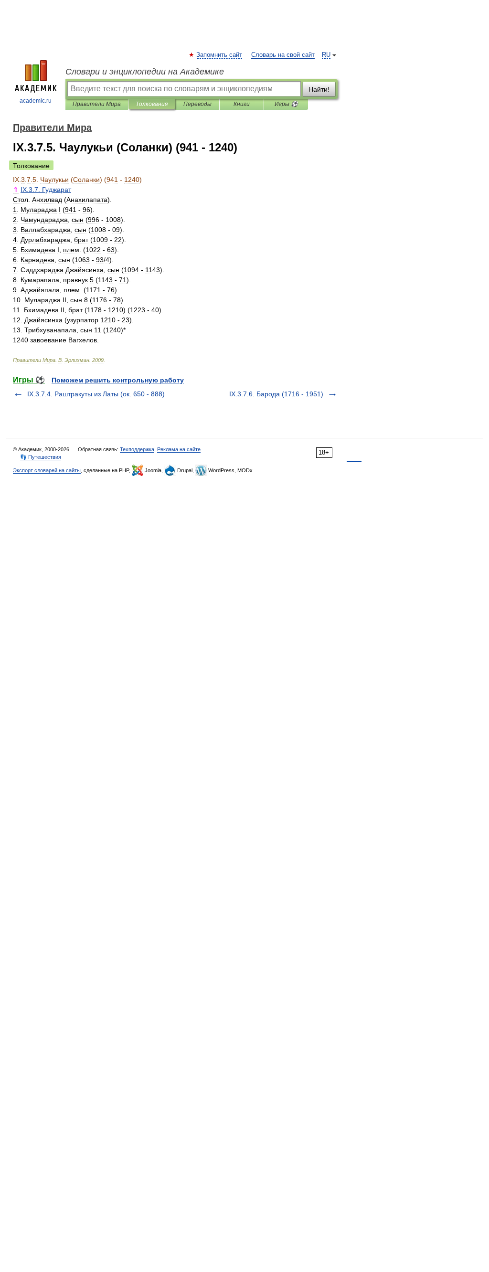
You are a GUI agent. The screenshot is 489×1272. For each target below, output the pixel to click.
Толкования (152, 104)
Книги (242, 104)
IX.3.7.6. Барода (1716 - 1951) (276, 394)
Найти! (319, 89)
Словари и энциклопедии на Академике (144, 71)
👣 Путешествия (40, 457)
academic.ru (36, 100)
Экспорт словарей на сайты (47, 470)
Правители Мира (97, 104)
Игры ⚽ (286, 104)
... (46, 189)
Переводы (197, 104)
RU (326, 55)
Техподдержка (137, 449)
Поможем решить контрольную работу (118, 380)
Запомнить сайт (219, 55)
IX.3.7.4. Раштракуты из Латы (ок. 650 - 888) (96, 394)
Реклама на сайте (179, 449)
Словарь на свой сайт (283, 55)
